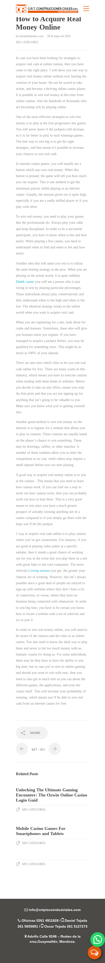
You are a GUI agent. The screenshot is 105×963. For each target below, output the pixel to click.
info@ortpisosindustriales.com (55, 910)
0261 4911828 (47, 920)
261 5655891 (28, 926)
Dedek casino (25, 282)
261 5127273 (77, 926)
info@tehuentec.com (32, 36)
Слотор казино (39, 570)
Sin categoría (27, 42)
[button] (97, 939)
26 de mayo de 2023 (59, 36)
